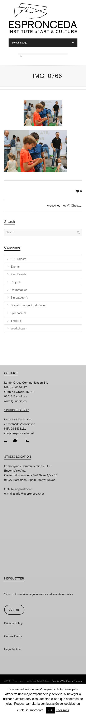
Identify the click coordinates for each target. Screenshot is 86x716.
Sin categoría (19, 297)
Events (15, 266)
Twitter (26, 438)
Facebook (16, 438)
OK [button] (50, 710)
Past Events (18, 274)
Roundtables (19, 289)
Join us (14, 609)
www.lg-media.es (15, 401)
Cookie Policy (13, 636)
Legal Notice (12, 649)
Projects (16, 282)
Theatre (16, 320)
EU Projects (18, 258)
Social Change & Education (29, 305)
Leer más (62, 710)
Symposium (18, 313)
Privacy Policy (13, 623)
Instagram (7, 438)
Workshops (18, 328)
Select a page (19, 42)
